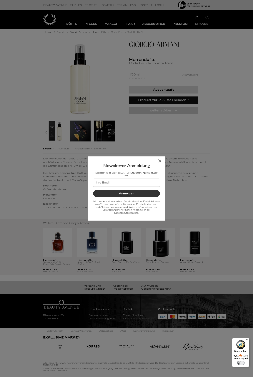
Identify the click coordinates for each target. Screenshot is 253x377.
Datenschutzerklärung (126, 213)
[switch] (240, 363)
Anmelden (126, 193)
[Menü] (247, 340)
